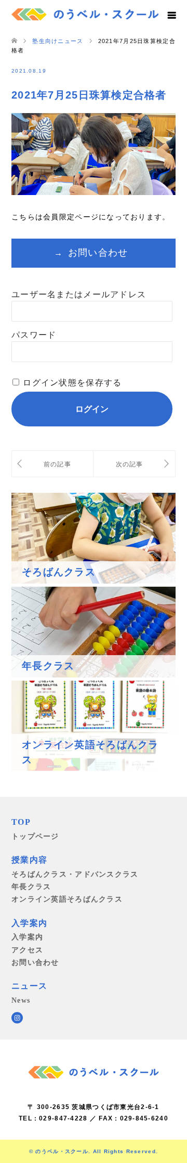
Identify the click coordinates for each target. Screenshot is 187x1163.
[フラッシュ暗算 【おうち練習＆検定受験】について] (52, 464)
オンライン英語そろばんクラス (67, 899)
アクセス (27, 950)
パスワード (33, 334)
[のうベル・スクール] (84, 13)
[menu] (171, 15)
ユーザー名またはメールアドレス (78, 294)
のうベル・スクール (61, 1151)
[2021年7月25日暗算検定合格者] (134, 464)
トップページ (35, 836)
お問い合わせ (98, 252)
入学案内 (27, 937)
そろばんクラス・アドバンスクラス (74, 874)
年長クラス (31, 886)
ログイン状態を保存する (72, 382)
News (20, 1000)
